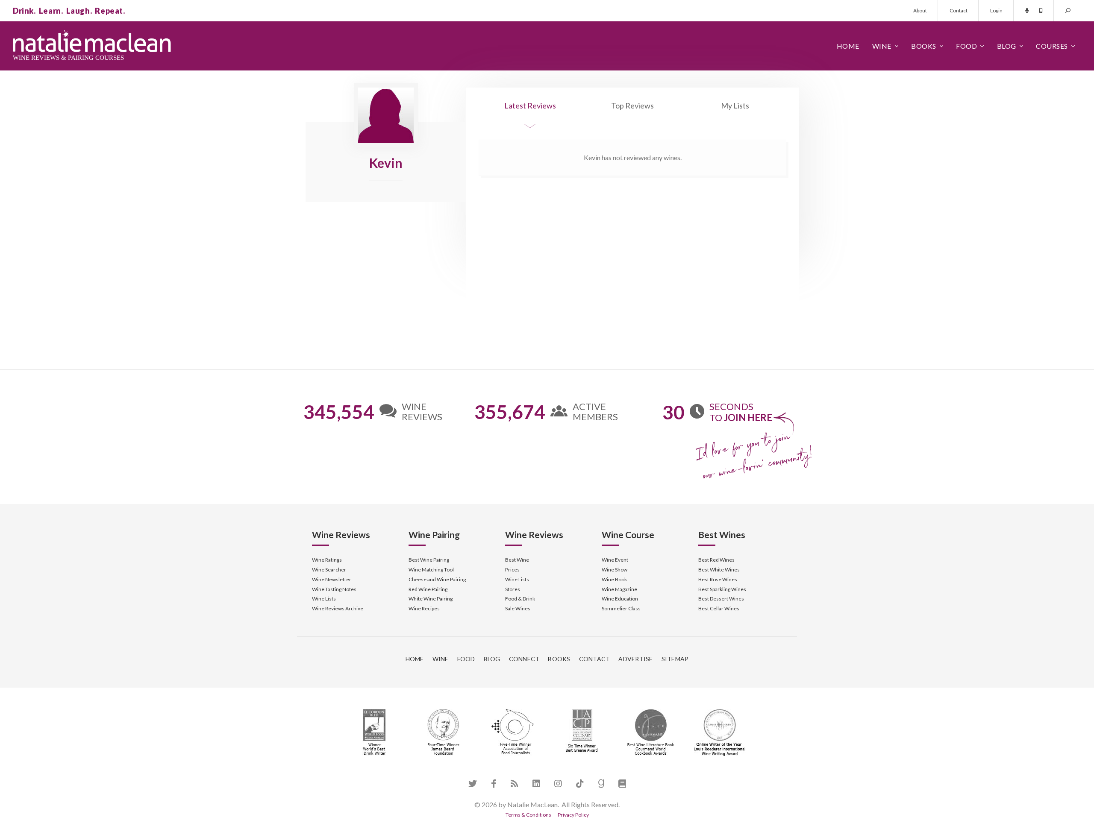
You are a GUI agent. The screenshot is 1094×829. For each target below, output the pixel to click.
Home (848, 46)
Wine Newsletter (331, 579)
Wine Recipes (424, 608)
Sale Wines (517, 608)
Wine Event (615, 560)
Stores (512, 589)
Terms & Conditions (528, 814)
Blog (1006, 46)
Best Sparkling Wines (722, 589)
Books (923, 46)
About (920, 10)
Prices (512, 569)
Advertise (635, 658)
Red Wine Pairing (428, 589)
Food (966, 46)
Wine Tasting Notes (334, 589)
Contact (959, 10)
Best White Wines (719, 569)
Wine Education (620, 598)
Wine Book (614, 579)
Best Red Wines (716, 560)
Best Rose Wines (717, 579)
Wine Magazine (619, 589)
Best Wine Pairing (429, 560)
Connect (524, 658)
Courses (1052, 46)
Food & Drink (520, 598)
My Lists (735, 105)
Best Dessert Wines (721, 598)
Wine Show (614, 569)
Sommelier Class (621, 608)
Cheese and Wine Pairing (437, 579)
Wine (881, 46)
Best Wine (517, 560)
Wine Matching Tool (431, 569)
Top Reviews (632, 105)
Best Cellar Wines (718, 608)
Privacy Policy (573, 814)
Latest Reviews (530, 105)
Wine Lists (324, 598)
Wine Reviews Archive (337, 608)
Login (996, 10)
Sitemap (675, 658)
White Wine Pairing (431, 598)
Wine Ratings (327, 560)
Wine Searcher (329, 569)
